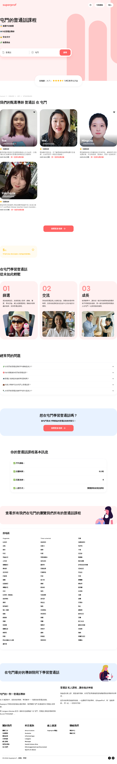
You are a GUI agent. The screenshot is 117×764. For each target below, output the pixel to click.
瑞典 (42, 606)
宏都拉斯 (43, 568)
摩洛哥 (80, 583)
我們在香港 (6, 744)
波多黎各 (5, 598)
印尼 (4, 553)
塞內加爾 (81, 561)
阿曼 (4, 636)
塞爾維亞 (5, 565)
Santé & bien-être (31, 744)
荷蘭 (42, 621)
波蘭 (79, 598)
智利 (42, 591)
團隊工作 (5, 730)
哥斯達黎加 (44, 557)
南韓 (42, 550)
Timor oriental (46, 538)
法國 (79, 595)
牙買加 (80, 602)
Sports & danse (30, 750)
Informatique (30, 736)
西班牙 (43, 629)
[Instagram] (113, 758)
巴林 (42, 576)
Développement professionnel (36, 747)
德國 (4, 580)
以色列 (5, 542)
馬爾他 (80, 640)
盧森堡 (80, 610)
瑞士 (79, 606)
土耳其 (5, 561)
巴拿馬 (5, 576)
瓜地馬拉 (43, 610)
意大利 (43, 580)
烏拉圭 (43, 602)
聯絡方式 (72, 733)
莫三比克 (81, 621)
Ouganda (6, 538)
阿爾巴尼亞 (81, 636)
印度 (42, 553)
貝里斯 (80, 629)
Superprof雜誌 (52, 730)
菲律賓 (5, 625)
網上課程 (5, 741)
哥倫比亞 (5, 557)
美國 (42, 617)
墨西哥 (43, 565)
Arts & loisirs (29, 730)
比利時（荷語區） (8, 595)
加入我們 (5, 747)
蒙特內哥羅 (81, 625)
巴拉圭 (80, 572)
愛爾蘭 (80, 580)
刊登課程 (99, 5)
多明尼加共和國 (83, 565)
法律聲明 (5, 733)
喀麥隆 (80, 557)
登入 (110, 5)
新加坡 (43, 587)
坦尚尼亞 (43, 561)
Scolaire (28, 733)
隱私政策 (5, 736)
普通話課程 (11, 96)
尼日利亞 (5, 572)
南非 (4, 550)
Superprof (2, 96)
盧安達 (5, 644)
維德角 (5, 617)
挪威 (42, 583)
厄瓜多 (80, 553)
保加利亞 (43, 542)
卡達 (79, 550)
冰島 (4, 546)
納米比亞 (81, 614)
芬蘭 (79, 617)
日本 (4, 591)
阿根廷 (43, 636)
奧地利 (5, 568)
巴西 (79, 576)
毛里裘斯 (43, 595)
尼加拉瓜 (81, 568)
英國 (4, 621)
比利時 (80, 591)
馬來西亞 (43, 640)
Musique (28, 741)
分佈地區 (5, 739)
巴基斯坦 (43, 572)
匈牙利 (80, 546)
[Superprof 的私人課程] (9, 5)
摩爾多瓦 (5, 587)
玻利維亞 (5, 606)
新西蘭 (80, 587)
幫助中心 (72, 730)
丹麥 (79, 538)
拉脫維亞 (5, 583)
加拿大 (43, 546)
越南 (42, 632)
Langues (28, 739)
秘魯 (4, 614)
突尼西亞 (43, 614)
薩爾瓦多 (5, 629)
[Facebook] (109, 758)
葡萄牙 (43, 625)
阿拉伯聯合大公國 (8, 640)
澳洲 (4, 602)
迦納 (79, 632)
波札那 (43, 598)
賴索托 (5, 632)
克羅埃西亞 (81, 542)
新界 (18, 96)
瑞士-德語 (6, 610)
